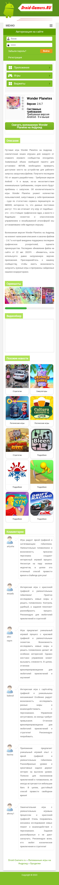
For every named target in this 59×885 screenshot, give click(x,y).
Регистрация (15, 57)
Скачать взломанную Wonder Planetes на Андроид (30, 126)
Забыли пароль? (17, 51)
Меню (10, 25)
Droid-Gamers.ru (17, 860)
